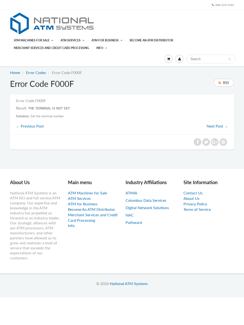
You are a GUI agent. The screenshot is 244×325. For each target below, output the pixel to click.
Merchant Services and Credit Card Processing (51, 48)
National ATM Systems (129, 283)
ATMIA (131, 193)
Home (15, 72)
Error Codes (36, 72)
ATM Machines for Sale (32, 40)
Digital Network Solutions (147, 207)
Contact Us (193, 193)
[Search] (229, 59)
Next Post (215, 126)
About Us (191, 198)
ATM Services (71, 40)
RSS (226, 83)
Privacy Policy (195, 204)
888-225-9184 (224, 5)
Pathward (134, 222)
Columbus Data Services (146, 200)
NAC (130, 215)
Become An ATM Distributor (151, 40)
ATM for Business (105, 40)
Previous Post (32, 126)
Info (99, 48)
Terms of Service (197, 209)
